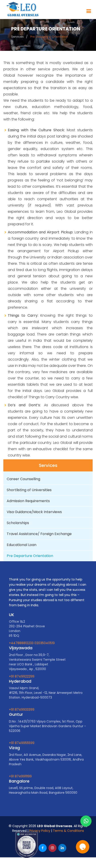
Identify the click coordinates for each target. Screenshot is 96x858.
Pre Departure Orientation (30, 555)
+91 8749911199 (20, 776)
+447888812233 (21, 643)
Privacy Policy (39, 830)
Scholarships (18, 522)
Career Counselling (23, 479)
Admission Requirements (28, 500)
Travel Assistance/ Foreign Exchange (39, 533)
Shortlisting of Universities (29, 489)
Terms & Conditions (68, 830)
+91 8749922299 (21, 676)
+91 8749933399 (21, 709)
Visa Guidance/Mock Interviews (34, 511)
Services (17, 36)
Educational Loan (21, 544)
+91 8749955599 (21, 743)
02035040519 (44, 643)
